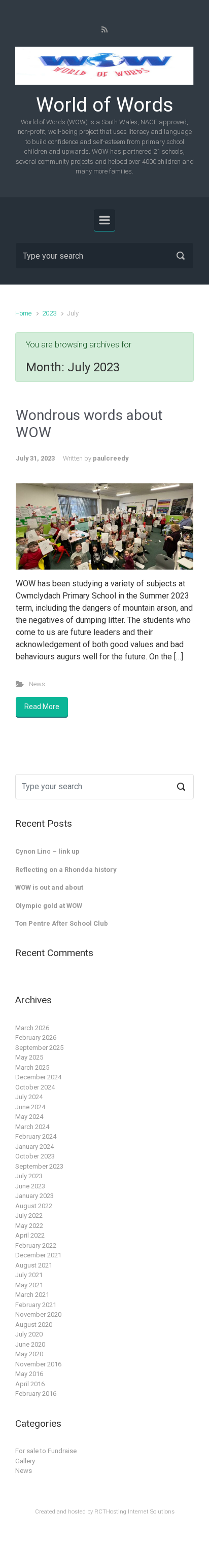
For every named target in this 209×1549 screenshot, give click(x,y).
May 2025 (29, 1057)
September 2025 (39, 1047)
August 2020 (33, 1324)
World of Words (104, 105)
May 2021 (29, 1285)
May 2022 (29, 1225)
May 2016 (29, 1374)
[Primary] (104, 220)
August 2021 (33, 1265)
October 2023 (35, 1156)
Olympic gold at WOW (48, 905)
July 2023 (29, 1176)
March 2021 (32, 1294)
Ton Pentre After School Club (61, 923)
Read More (41, 706)
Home (23, 313)
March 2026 (32, 1028)
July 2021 (29, 1275)
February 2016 (35, 1393)
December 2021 (38, 1255)
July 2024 (29, 1097)
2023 (49, 313)
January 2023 (34, 1196)
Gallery (25, 1461)
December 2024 (38, 1077)
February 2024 (35, 1136)
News (37, 684)
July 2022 (29, 1215)
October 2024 (35, 1087)
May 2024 (29, 1116)
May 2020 (29, 1354)
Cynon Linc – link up (47, 851)
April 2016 (30, 1384)
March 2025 (32, 1067)
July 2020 (29, 1334)
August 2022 (33, 1206)
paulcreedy (110, 458)
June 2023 (30, 1186)
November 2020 (38, 1314)
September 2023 (39, 1166)
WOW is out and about (49, 887)
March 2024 (32, 1127)
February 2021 (35, 1305)
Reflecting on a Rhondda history (66, 869)
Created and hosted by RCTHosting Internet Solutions (105, 1511)
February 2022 (35, 1245)
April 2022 (30, 1235)
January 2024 (34, 1146)
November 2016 (38, 1364)
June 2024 (30, 1107)
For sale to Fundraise (46, 1451)
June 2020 (30, 1344)
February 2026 (35, 1037)
